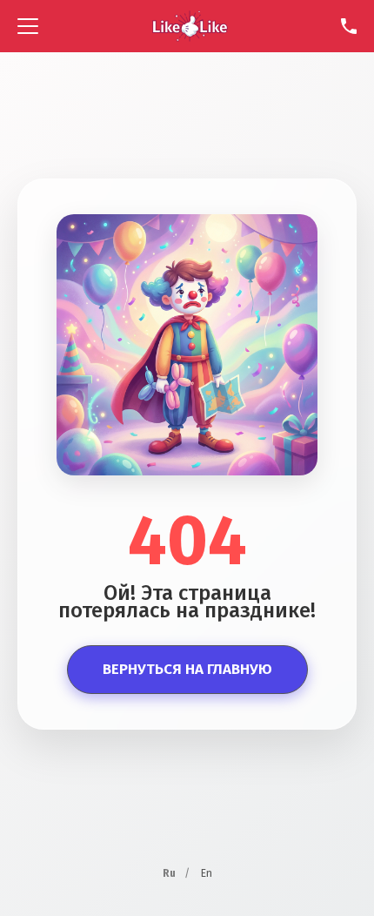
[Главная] (190, 26)
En (206, 873)
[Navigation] (27, 26)
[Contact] (349, 26)
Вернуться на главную (187, 669)
